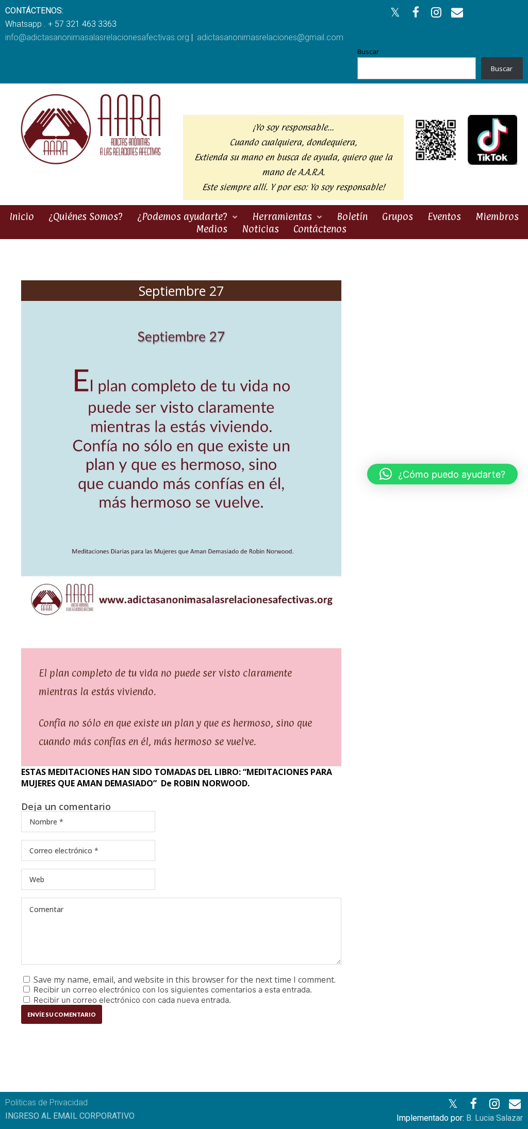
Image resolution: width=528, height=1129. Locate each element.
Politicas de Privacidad (46, 1102)
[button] (442, 474)
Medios (211, 228)
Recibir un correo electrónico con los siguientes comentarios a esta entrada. (173, 990)
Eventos (444, 216)
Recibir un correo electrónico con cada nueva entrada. (132, 1000)
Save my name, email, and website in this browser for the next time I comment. (185, 979)
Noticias (260, 228)
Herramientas (282, 216)
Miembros (497, 216)
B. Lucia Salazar (494, 1118)
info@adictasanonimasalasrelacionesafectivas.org (97, 37)
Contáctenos (319, 228)
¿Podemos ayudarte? (182, 216)
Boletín (352, 216)
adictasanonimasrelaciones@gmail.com (270, 37)
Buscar (368, 51)
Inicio (21, 216)
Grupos (397, 216)
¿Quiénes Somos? (85, 216)
